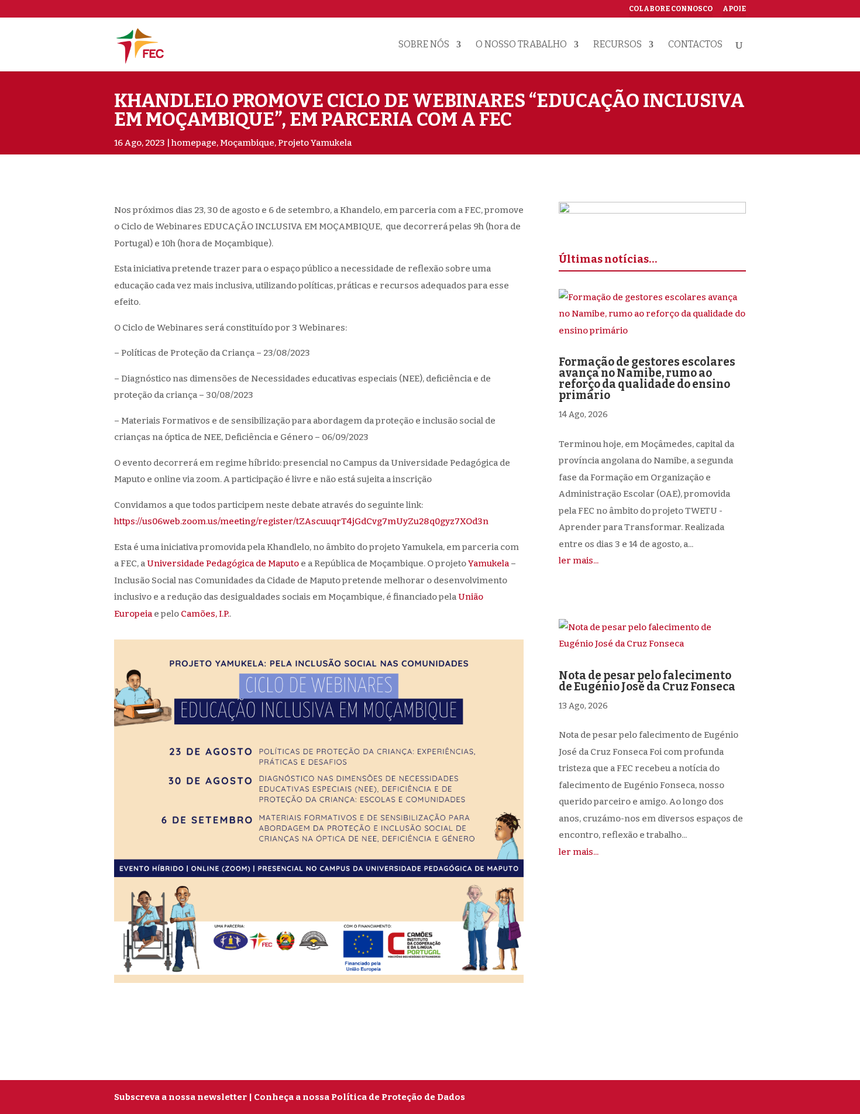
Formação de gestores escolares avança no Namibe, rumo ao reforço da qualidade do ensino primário (647, 378)
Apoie (734, 9)
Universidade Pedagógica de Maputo (223, 563)
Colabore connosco (671, 9)
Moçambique (247, 142)
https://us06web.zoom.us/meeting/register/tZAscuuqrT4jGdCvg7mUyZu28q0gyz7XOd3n (301, 521)
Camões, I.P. (205, 613)
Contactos (695, 45)
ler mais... (578, 560)
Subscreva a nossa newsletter (180, 1097)
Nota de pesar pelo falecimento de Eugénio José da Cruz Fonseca (647, 681)
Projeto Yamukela (315, 142)
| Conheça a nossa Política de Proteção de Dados (357, 1097)
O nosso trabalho (521, 45)
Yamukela (488, 563)
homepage (193, 142)
